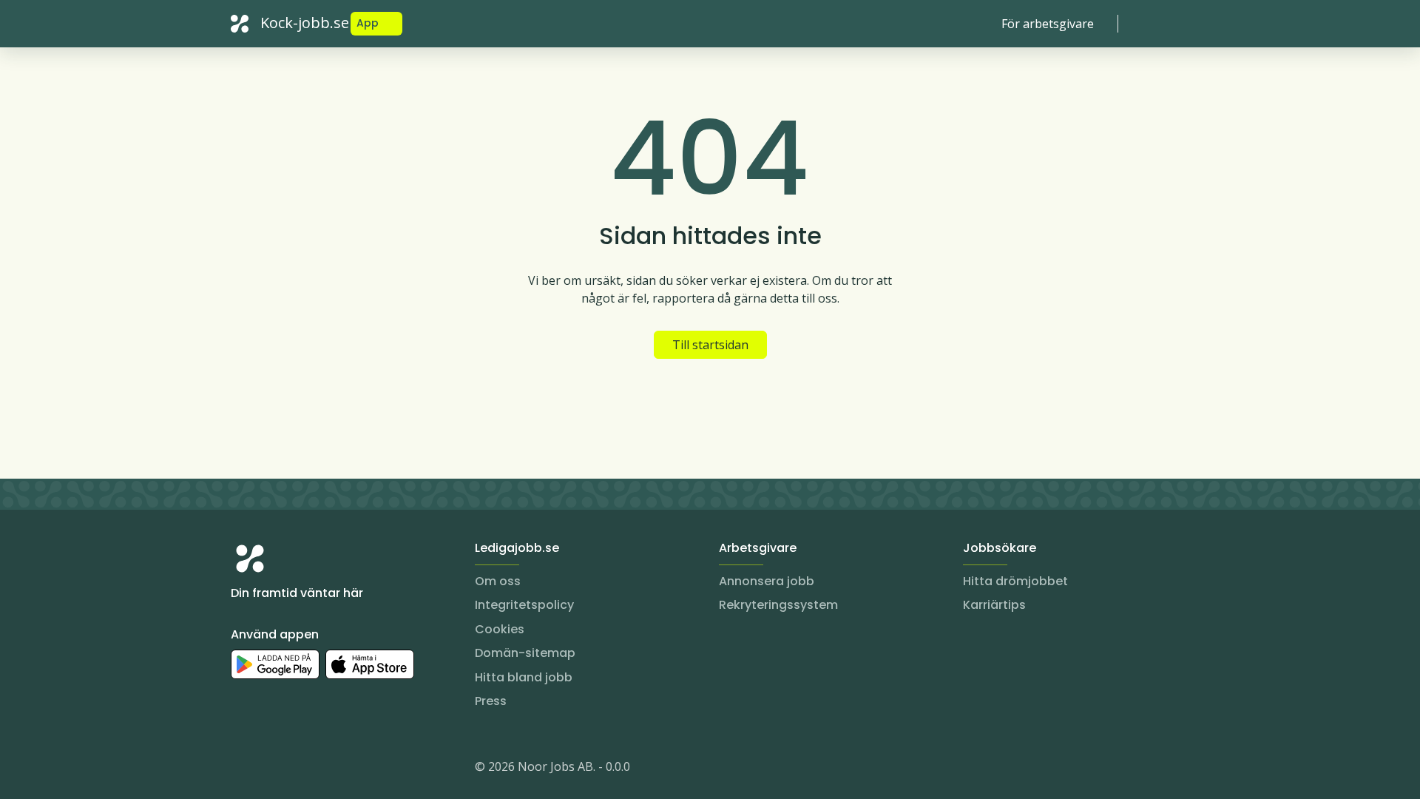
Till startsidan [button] (710, 345)
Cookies (499, 629)
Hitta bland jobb (523, 677)
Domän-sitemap (525, 652)
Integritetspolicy (524, 604)
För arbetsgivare (1047, 24)
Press (491, 700)
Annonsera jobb (766, 581)
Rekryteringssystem (778, 604)
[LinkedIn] (272, 769)
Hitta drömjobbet (1015, 581)
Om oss (498, 581)
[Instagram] (242, 769)
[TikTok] (331, 769)
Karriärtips (994, 604)
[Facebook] (302, 769)
